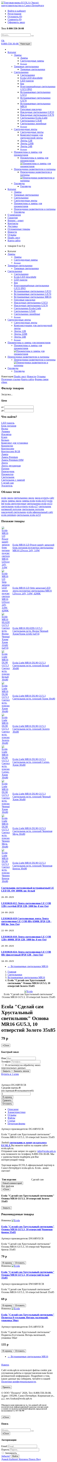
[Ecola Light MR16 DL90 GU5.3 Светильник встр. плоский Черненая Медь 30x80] (6, 846)
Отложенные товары (19, 229)
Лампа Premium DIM (12, 460)
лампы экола (14, 500)
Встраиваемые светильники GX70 (32, 294)
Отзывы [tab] (12, 1115)
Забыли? (5, 1456)
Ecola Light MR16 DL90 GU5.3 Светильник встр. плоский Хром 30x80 (34, 697)
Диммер (5, 431)
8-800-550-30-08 (10, 43)
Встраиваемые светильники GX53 (32, 291)
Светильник (7, 477)
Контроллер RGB (10, 451)
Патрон (5, 468)
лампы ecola (28, 500)
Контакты (13, 223)
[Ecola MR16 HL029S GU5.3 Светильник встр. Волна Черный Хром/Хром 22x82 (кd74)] (6, 648)
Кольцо (5, 440)
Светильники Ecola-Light (33, 117)
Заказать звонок (21, 1071)
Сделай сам (7, 482)
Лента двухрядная (11, 465)
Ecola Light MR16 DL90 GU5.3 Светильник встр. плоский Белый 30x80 (31, 665)
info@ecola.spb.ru (46, 1151)
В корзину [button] (7, 1097)
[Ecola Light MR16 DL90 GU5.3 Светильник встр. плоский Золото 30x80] (6, 743)
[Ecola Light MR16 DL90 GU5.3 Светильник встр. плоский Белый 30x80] (6, 679)
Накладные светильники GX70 (37, 115)
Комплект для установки (14, 443)
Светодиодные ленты (25, 129)
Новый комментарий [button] (12, 1183)
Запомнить (10, 1453)
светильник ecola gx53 (29, 515)
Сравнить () (15, 19)
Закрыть (6, 1071)
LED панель (7, 423)
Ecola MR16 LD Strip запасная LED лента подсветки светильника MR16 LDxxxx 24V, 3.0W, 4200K (32, 591)
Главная (12, 971)
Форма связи (41, 379)
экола (10, 498)
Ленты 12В (26, 140)
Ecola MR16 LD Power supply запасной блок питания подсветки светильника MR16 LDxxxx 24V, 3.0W (33, 547)
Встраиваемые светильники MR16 (32, 297)
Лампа (4, 454)
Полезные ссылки (11, 379)
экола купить (42, 498)
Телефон (5, 1061)
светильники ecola (37, 503)
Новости (12, 232)
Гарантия (13, 217)
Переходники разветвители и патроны (35, 169)
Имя (3, 1058)
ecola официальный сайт (40, 512)
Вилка (4, 428)
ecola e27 (33, 506)
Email (4, 1446)
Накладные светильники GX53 (37, 112)
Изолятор (6, 434)
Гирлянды (19, 183)
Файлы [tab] (11, 1118)
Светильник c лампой (13, 480)
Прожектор (7, 474)
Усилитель (7, 485)
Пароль (5, 1449)
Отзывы (12, 234)
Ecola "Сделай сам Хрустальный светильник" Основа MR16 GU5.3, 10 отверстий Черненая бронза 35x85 (27, 1229)
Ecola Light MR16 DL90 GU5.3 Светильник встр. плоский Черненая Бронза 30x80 (32, 866)
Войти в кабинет (17, 11)
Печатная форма (16, 1123)
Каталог (12, 52)
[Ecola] (16, 1220)
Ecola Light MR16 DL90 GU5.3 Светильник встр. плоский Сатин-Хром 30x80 (31, 762)
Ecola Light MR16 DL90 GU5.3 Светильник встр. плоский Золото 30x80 (31, 729)
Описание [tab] (13, 1109)
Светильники (21, 72)
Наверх (5, 1364)
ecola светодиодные (15, 503)
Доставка (13, 226)
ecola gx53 (41, 500)
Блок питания (8, 425)
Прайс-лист (14, 237)
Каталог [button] (12, 189)
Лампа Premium (9, 457)
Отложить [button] (7, 1104)
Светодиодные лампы (32, 60)
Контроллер (7, 448)
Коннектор (7, 445)
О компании (14, 214)
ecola (3, 498)
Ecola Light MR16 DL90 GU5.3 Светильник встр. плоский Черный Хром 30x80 (32, 796)
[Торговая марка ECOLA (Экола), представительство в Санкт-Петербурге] (28, 5)
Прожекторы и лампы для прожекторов (28, 153)
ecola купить (21, 506)
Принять (6, 1387)
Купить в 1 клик (10, 1074)
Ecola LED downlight (31, 78)
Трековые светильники (26, 66)
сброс (4, 382)
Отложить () (15, 16)
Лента (4, 463)
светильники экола (24, 498)
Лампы (18, 55)
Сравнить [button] (7, 1100)
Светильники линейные (33, 123)
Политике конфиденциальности (18, 1381)
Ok (2, 40)
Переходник (7, 471)
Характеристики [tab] (16, 1112)
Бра (22, 83)
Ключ (4, 437)
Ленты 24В (26, 146)
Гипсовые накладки (31, 109)
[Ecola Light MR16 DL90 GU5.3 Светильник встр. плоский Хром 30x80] (6, 711)
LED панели (27, 80)
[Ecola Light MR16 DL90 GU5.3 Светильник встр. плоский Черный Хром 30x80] (6, 812)
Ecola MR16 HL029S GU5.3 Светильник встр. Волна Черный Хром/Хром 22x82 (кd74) (30, 631)
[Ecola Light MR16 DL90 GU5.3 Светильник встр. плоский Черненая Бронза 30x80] (6, 881)
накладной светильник (13, 512)
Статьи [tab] (11, 1120)
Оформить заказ (16, 22)
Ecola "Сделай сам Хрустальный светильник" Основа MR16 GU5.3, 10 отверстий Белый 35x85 (27, 1275)
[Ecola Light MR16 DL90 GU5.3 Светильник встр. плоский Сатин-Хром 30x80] (6, 777)
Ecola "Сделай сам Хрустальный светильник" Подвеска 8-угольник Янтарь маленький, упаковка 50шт (27, 1317)
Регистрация (14, 13)
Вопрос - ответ (16, 220)
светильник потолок (33, 509)
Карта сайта (14, 240)
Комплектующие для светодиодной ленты (31, 136)
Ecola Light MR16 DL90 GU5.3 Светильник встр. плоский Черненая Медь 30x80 (32, 831)
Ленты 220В (27, 143)
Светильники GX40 (31, 120)
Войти (15, 1456)
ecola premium (8, 515)
